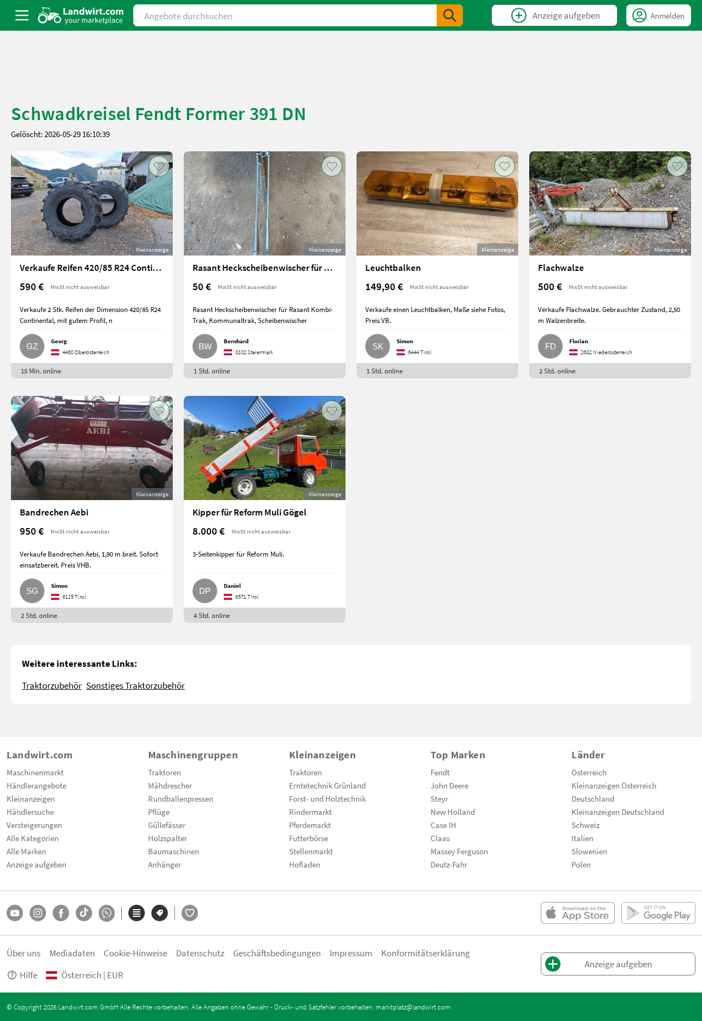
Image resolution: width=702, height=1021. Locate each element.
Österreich (589, 772)
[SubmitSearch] (450, 15)
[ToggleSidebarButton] (22, 15)
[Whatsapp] (106, 913)
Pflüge (158, 811)
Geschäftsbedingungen (277, 952)
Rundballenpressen (180, 798)
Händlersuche (30, 811)
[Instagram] (38, 913)
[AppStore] (578, 913)
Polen (581, 864)
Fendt (440, 772)
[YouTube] (15, 913)
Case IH (443, 824)
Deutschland (592, 798)
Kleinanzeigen (31, 798)
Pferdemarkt (310, 824)
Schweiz (585, 824)
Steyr (439, 798)
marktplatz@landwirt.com (413, 1007)
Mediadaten (72, 952)
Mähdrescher (170, 785)
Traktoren (164, 772)
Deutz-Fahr (449, 864)
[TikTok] (84, 913)
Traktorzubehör (52, 685)
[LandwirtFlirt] (190, 913)
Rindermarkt (310, 811)
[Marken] (159, 913)
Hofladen (304, 864)
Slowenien (589, 851)
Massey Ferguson (459, 851)
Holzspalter (167, 837)
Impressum (351, 952)
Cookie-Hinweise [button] (135, 952)
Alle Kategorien (33, 837)
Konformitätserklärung (425, 952)
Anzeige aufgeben (36, 864)
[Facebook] (61, 913)
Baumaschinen (173, 851)
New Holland (453, 811)
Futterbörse (308, 837)
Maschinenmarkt (35, 772)
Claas (440, 837)
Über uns (24, 952)
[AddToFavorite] (159, 166)
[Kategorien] (136, 913)
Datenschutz (200, 952)
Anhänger (164, 864)
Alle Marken (26, 851)
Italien (582, 837)
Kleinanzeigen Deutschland (617, 811)
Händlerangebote (36, 785)
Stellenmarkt (311, 851)
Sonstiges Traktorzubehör (135, 685)
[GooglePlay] (658, 913)
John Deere (449, 785)
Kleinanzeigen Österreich (613, 785)
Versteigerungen (34, 824)
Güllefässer (166, 824)
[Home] (80, 15)
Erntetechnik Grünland (327, 785)
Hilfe (28, 974)
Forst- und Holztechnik (327, 798)
